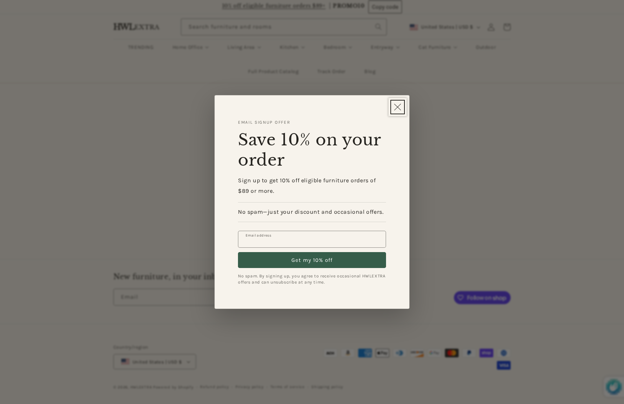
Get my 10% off (312, 260)
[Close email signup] (398, 107)
